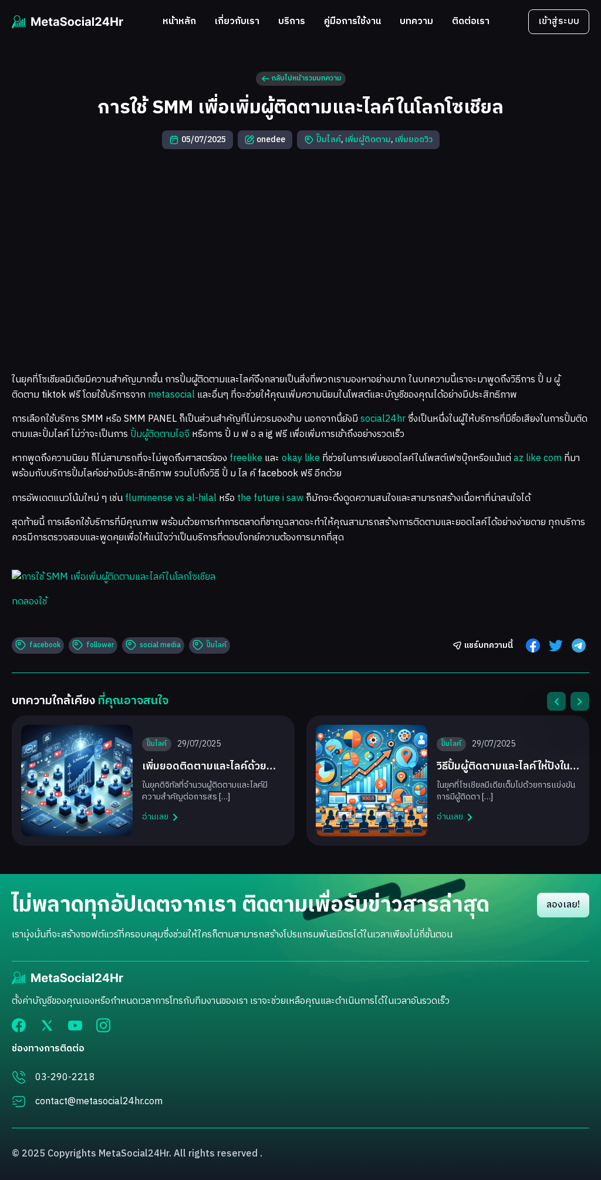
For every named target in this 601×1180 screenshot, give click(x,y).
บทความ (416, 22)
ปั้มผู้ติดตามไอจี (160, 434)
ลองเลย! (563, 905)
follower (100, 645)
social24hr (383, 419)
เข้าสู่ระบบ (558, 21)
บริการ (291, 22)
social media (160, 645)
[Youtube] (75, 1025)
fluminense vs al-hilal (171, 498)
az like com (538, 458)
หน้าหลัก (179, 22)
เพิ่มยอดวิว (414, 139)
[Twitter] (47, 1025)
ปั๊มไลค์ (328, 139)
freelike (245, 458)
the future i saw (270, 498)
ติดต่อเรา (470, 22)
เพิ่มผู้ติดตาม (368, 139)
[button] (556, 701)
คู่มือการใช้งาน (352, 22)
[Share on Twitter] (556, 645)
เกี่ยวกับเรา (237, 22)
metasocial (171, 395)
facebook (44, 645)
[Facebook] (19, 1025)
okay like (301, 458)
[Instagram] (103, 1025)
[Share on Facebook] (533, 645)
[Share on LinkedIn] (579, 645)
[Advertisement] (300, 256)
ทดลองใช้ (29, 602)
